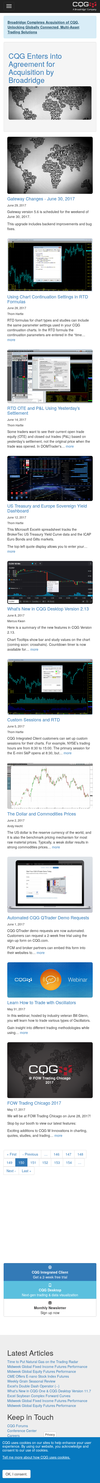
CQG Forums (17, 1425)
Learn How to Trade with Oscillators (41, 1002)
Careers (13, 1435)
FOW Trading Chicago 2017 (34, 1103)
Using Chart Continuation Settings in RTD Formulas (47, 298)
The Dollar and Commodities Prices (41, 813)
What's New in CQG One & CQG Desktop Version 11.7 (49, 1390)
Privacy (50, 1434)
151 (34, 1162)
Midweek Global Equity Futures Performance (41, 1371)
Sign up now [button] (50, 1310)
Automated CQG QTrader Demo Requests (48, 917)
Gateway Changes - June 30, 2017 (41, 198)
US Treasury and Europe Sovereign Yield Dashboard (47, 508)
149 (11, 1162)
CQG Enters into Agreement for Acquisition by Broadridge (35, 67)
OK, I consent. (16, 1474)
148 (81, 1154)
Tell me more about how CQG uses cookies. (36, 1457)
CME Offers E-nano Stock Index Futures (38, 1376)
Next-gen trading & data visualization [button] (50, 1292)
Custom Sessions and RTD (33, 719)
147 (70, 1154)
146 (58, 1154)
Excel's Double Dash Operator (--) (33, 1386)
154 (70, 1162)
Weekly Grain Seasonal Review (31, 1381)
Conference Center (22, 1430)
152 (46, 1162)
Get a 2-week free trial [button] (50, 1274)
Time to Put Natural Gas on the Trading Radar (42, 1361)
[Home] (84, 6)
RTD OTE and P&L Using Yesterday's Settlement (43, 410)
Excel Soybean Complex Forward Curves (38, 1395)
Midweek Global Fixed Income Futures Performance (47, 1366)
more (11, 339)
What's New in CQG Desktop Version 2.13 (48, 608)
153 (58, 1162)
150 (22, 1163)
